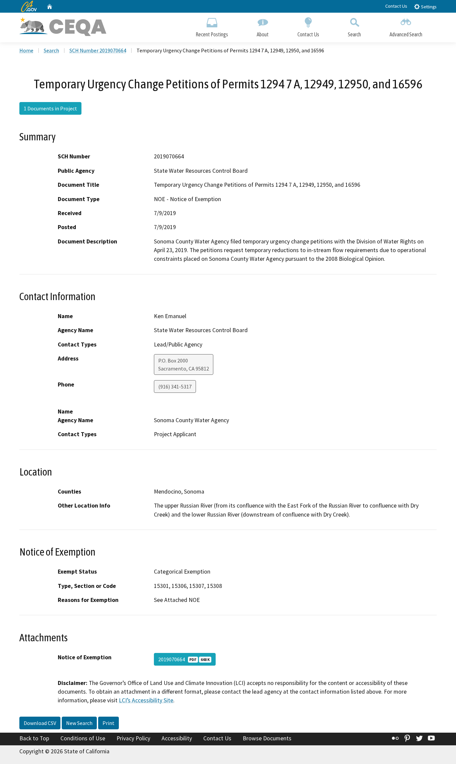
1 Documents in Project (50, 108)
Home (26, 50)
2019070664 (184, 659)
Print (108, 723)
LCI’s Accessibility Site (146, 700)
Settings (428, 7)
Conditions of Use (82, 738)
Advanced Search (406, 34)
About (263, 34)
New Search (79, 723)
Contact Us (396, 6)
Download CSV (40, 723)
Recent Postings (212, 34)
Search (354, 34)
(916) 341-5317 (175, 386)
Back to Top (34, 738)
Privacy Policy (133, 738)
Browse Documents (267, 738)
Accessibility (177, 738)
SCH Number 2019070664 (97, 50)
